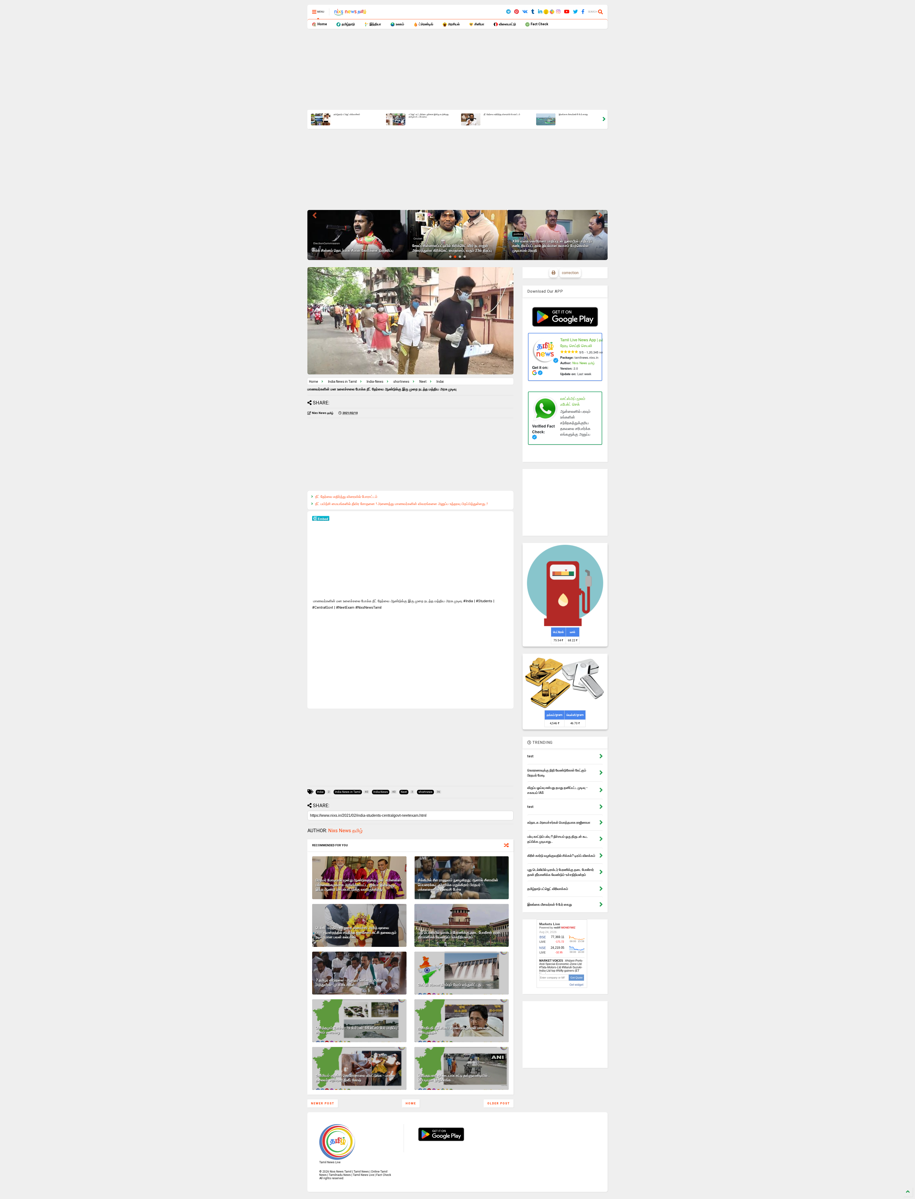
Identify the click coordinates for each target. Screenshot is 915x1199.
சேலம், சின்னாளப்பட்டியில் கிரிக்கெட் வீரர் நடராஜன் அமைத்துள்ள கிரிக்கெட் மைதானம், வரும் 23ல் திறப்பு (428, 116)
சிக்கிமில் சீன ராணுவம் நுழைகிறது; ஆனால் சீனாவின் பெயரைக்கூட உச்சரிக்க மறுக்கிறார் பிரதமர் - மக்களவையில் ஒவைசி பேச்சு (458, 885)
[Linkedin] (540, 11)
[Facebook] (583, 11)
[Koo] (546, 12)
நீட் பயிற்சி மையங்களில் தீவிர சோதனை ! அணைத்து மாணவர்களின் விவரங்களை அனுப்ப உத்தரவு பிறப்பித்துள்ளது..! (401, 504)
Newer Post (322, 1103)
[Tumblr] (532, 11)
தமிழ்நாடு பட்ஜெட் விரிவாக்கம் (497, 114)
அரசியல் (453, 24)
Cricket (317, 238)
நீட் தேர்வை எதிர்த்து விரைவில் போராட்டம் (346, 497)
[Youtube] (566, 11)
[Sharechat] (551, 12)
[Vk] (525, 11)
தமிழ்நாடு (348, 24)
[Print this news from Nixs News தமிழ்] (553, 272)
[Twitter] (575, 11)
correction (570, 272)
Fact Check (539, 24)
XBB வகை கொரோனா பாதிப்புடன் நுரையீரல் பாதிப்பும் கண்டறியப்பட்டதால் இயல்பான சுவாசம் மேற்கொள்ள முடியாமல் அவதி (452, 246)
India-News (375, 381)
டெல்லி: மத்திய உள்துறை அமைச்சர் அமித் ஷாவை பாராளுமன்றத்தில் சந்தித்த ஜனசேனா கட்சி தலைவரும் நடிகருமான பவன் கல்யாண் (356, 932)
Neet (423, 381)
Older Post (498, 1103)
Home (322, 24)
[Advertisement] (450, 69)
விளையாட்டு (507, 24)
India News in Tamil (342, 381)
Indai (440, 381)
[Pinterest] (516, 11)
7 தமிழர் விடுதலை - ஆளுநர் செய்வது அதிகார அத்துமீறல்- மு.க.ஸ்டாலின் (351, 982)
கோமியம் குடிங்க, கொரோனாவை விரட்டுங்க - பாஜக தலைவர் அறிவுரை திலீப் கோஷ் (355, 1077)
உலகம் (399, 24)
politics (418, 234)
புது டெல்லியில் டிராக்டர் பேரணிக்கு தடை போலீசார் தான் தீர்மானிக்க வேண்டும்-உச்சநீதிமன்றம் (459, 934)
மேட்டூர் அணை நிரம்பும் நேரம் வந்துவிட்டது (449, 985)
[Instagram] (558, 11)
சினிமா (479, 24)
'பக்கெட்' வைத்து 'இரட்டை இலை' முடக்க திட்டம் (354, 114)
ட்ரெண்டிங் (425, 24)
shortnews (520, 238)
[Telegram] (508, 11)
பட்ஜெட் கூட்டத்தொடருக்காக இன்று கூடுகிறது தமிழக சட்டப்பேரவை (579, 115)
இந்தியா (375, 24)
